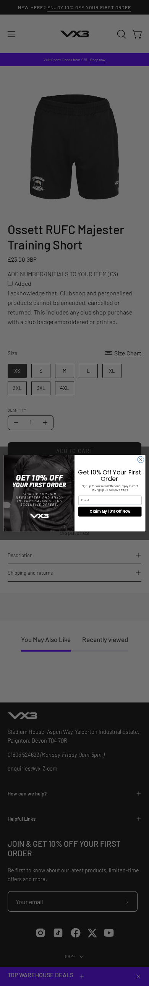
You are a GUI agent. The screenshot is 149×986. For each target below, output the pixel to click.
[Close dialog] (141, 459)
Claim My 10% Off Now (109, 511)
